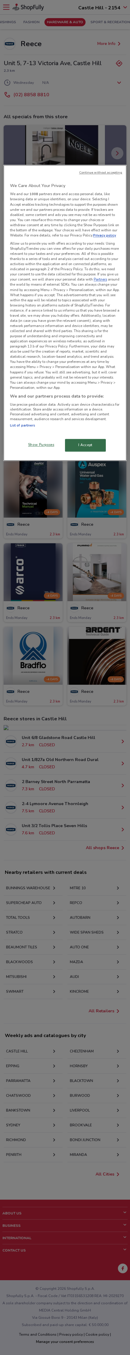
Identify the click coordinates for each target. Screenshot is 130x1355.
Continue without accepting (100, 172)
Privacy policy (104, 235)
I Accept (85, 445)
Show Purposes (41, 444)
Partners (100, 279)
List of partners (22, 425)
